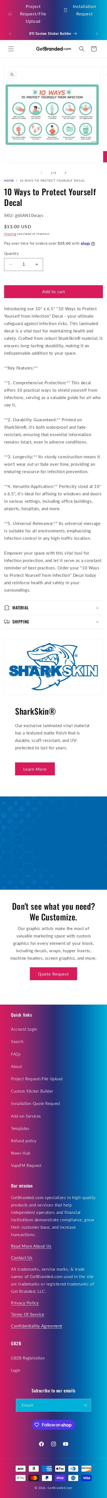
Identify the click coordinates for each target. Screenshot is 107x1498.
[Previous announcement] (10, 34)
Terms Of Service (27, 1314)
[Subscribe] (85, 1405)
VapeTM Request (26, 1165)
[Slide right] (66, 173)
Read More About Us (31, 1245)
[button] (11, 49)
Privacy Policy (25, 1302)
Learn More (35, 769)
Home (9, 180)
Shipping (10, 233)
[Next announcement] (97, 34)
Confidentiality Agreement (36, 1325)
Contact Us (22, 1257)
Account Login (24, 1029)
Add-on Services (26, 1116)
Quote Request (53, 973)
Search (17, 1041)
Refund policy (23, 1140)
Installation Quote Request (35, 1103)
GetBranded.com (59, 1487)
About (16, 1066)
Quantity (11, 253)
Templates (20, 1128)
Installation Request (84, 10)
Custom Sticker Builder (32, 1091)
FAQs (16, 1054)
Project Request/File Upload (33, 14)
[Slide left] (41, 173)
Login (16, 1370)
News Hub (20, 1153)
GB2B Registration (28, 1358)
